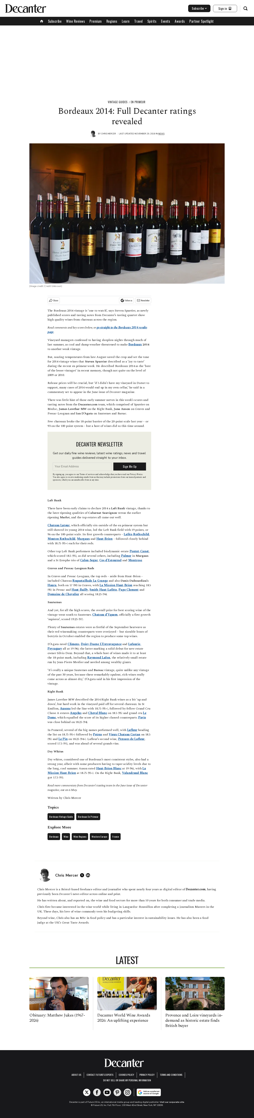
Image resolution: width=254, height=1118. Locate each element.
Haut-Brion (104, 538)
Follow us (128, 300)
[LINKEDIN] (89, 875)
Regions (111, 21)
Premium (96, 21)
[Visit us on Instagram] (127, 1092)
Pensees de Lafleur (131, 739)
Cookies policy (126, 1074)
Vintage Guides (118, 102)
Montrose (135, 560)
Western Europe (99, 836)
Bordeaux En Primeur (88, 816)
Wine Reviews (75, 21)
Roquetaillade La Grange (90, 580)
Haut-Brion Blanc (108, 768)
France (115, 836)
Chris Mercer (108, 133)
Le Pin (63, 739)
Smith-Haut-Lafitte (103, 589)
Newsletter (145, 300)
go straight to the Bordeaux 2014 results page (97, 329)
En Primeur (138, 102)
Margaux (83, 538)
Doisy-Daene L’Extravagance (101, 644)
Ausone (65, 708)
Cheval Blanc (97, 713)
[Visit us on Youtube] (107, 1092)
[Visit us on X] (87, 1092)
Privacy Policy (146, 1074)
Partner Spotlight (201, 21)
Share (55, 300)
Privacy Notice (136, 474)
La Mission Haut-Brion (116, 585)
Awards (180, 21)
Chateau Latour (59, 525)
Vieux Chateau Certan (124, 734)
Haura (52, 585)
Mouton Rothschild (61, 538)
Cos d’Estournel (110, 560)
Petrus (97, 734)
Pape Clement (128, 589)
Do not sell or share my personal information (127, 1080)
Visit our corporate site (172, 1102)
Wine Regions (79, 836)
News (161, 133)
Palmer (126, 555)
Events (165, 21)
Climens (73, 644)
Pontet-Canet (139, 551)
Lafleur (132, 730)
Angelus (76, 713)
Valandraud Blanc (135, 773)
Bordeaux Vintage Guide (61, 816)
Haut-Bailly (80, 589)
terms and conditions (171, 1074)
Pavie (142, 717)
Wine (66, 836)
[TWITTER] (83, 875)
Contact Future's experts (100, 1074)
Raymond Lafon (98, 657)
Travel (138, 21)
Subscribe (198, 8)
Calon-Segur (89, 560)
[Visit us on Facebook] (97, 1092)
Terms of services (87, 474)
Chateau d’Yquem (104, 614)
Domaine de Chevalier (63, 594)
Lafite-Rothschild (136, 534)
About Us (76, 1074)
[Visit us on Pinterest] (117, 1092)
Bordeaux (135, 344)
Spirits (152, 21)
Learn (126, 21)
